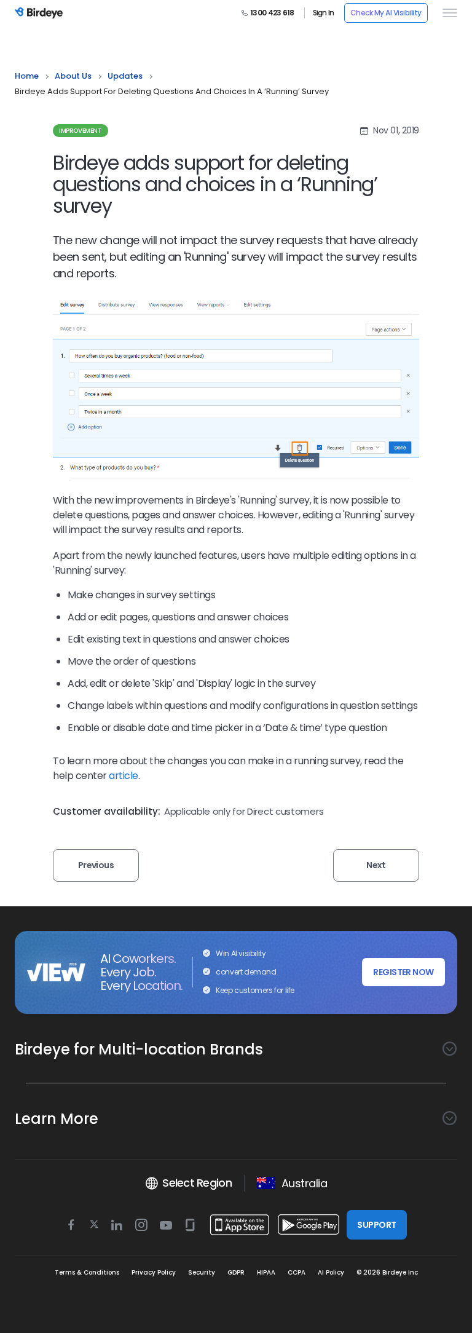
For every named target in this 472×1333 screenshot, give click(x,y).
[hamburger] (447, 13)
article (123, 776)
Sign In (323, 13)
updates (125, 76)
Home (27, 76)
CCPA (296, 1272)
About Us (73, 76)
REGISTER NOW (403, 972)
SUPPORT (376, 1225)
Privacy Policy (154, 1272)
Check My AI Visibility (386, 12)
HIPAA (266, 1272)
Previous (96, 865)
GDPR (236, 1272)
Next (376, 865)
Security (201, 1272)
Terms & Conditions (87, 1272)
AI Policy (331, 1272)
